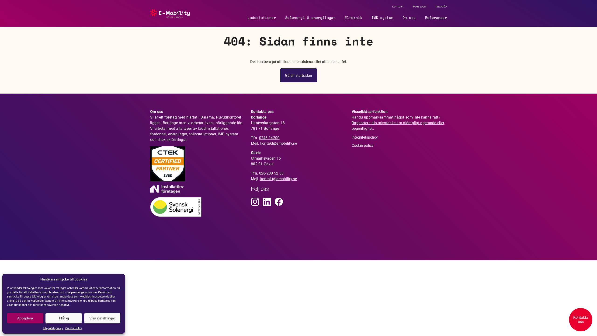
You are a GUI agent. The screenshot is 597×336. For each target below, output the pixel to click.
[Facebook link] (279, 202)
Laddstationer (261, 17)
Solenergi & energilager (310, 17)
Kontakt (398, 6)
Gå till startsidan (298, 75)
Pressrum (419, 6)
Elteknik (353, 17)
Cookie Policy (73, 328)
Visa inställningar (102, 318)
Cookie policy (363, 145)
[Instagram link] (255, 202)
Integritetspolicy (53, 328)
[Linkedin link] (267, 202)
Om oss (409, 17)
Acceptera (25, 318)
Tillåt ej (64, 318)
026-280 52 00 (271, 173)
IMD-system (382, 17)
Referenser (436, 17)
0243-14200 (269, 138)
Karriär (441, 6)
